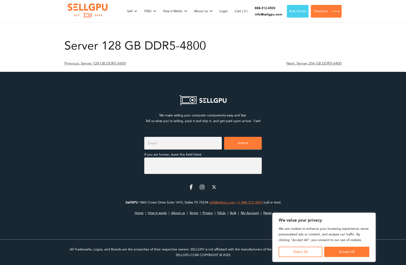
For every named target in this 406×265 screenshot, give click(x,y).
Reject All (300, 252)
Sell (129, 11)
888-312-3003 (265, 8)
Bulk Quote (297, 11)
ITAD (147, 11)
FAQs (221, 213)
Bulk (233, 213)
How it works (157, 213)
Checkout (320, 11)
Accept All (347, 252)
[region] (324, 237)
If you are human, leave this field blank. (173, 154)
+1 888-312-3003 (249, 202)
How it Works (172, 11)
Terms (193, 213)
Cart (241, 11)
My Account (250, 213)
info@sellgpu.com (268, 14)
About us (201, 11)
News (267, 213)
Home (139, 213)
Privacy (208, 213)
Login (223, 11)
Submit (243, 143)
